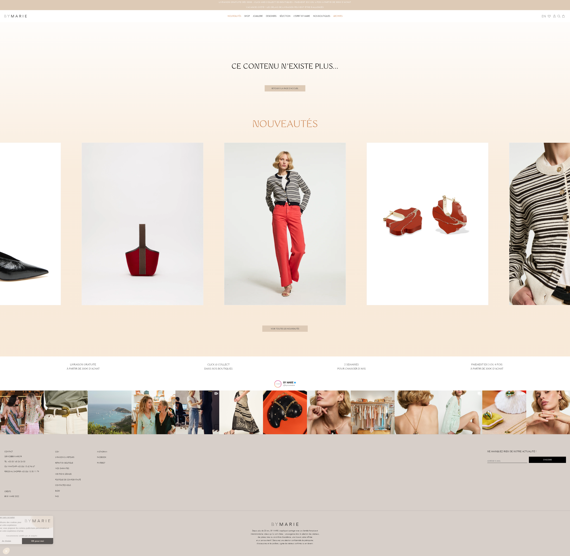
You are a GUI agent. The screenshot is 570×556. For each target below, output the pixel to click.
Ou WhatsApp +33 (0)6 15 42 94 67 (19, 467)
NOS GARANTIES (62, 468)
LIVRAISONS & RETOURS (64, 457)
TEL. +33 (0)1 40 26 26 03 (14, 462)
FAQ (57, 496)
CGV (57, 452)
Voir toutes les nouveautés (285, 328)
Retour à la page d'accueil (285, 88)
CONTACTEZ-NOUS (63, 485)
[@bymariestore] (278, 384)
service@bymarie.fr (13, 457)
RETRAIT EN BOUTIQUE (64, 463)
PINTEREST (101, 463)
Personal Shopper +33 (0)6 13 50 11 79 (21, 472)
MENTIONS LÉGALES (63, 474)
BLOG (57, 491)
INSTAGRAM (102, 452)
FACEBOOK (101, 457)
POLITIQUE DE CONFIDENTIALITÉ (68, 480)
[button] (247, 16)
